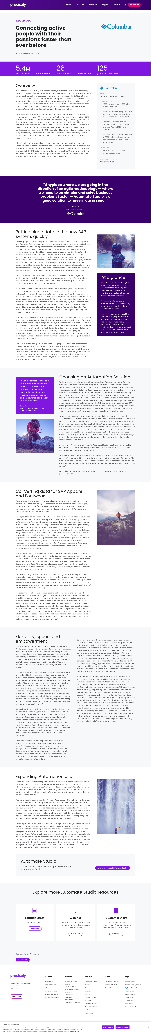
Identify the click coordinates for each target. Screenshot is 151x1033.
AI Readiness (48, 988)
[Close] (148, 1027)
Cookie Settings (130, 994)
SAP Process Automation (72, 1002)
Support (105, 5)
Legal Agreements (130, 1007)
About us (88, 977)
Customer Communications (70, 985)
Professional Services (111, 981)
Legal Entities (129, 1004)
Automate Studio (108, 162)
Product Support (110, 988)
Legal (127, 977)
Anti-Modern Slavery (91, 1007)
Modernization (49, 981)
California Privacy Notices (133, 985)
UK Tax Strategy (90, 1010)
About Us (117, 5)
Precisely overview (90, 997)
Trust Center (89, 1013)
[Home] (18, 5)
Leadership (88, 991)
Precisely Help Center (111, 985)
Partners (87, 985)
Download (34, 928)
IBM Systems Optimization (69, 993)
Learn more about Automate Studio (112, 868)
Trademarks (129, 1000)
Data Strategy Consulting (72, 990)
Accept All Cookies (122, 1027)
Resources (93, 5)
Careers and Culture (91, 981)
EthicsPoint (88, 1000)
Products (80, 5)
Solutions (68, 5)
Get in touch (134, 5)
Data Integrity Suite (71, 981)
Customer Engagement (52, 997)
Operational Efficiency (51, 994)
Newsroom (88, 994)
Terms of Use (129, 997)
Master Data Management (69, 998)
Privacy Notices (130, 981)
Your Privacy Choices (134, 988)
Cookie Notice (129, 991)
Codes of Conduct (90, 1004)
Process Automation (51, 991)
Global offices (89, 988)
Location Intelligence (51, 985)
